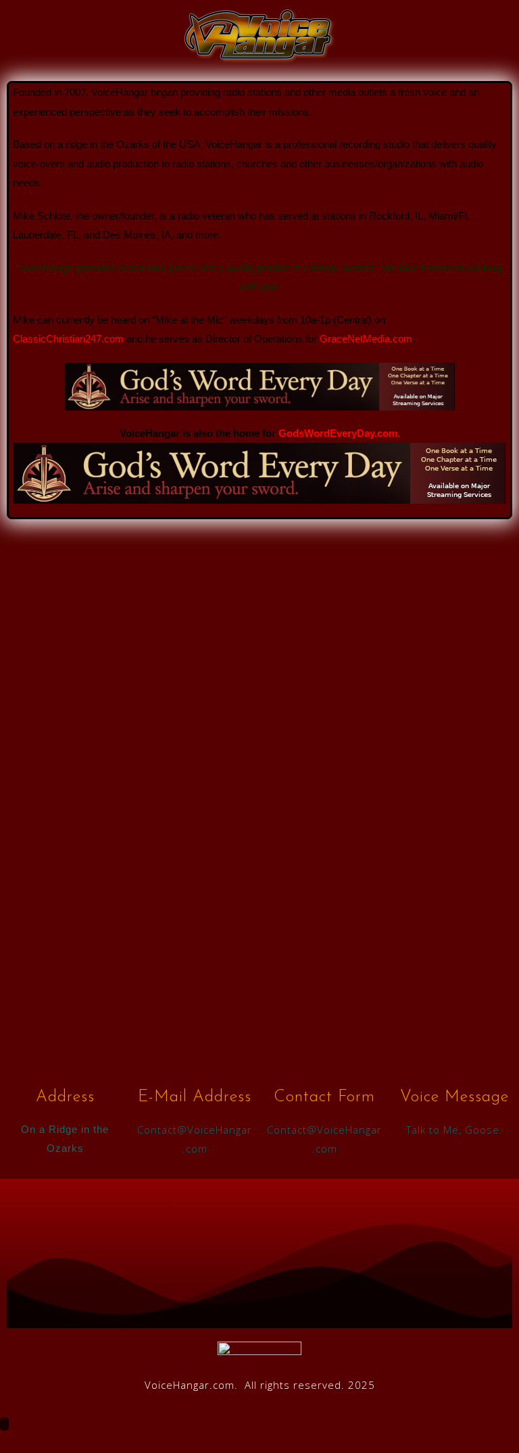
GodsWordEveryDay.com (337, 433)
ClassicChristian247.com (68, 338)
